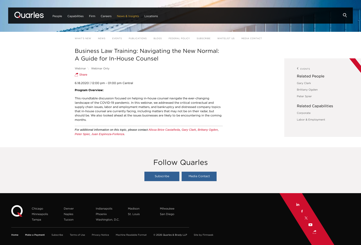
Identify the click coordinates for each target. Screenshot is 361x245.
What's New (83, 38)
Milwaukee (167, 208)
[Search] (345, 15)
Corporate (304, 113)
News (101, 38)
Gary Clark (189, 129)
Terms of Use (77, 234)
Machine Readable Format (131, 234)
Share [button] (82, 74)
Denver (69, 208)
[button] (314, 232)
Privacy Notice (100, 234)
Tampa (36, 219)
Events (117, 38)
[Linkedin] (298, 204)
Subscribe (204, 38)
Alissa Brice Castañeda (164, 129)
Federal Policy (179, 38)
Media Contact (251, 38)
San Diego (167, 214)
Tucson (68, 219)
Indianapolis (104, 208)
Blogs (158, 38)
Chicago (37, 208)
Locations (151, 16)
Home (14, 234)
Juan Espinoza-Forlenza (107, 134)
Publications (138, 38)
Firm (92, 16)
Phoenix (101, 214)
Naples (68, 214)
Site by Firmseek (203, 234)
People (57, 16)
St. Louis (134, 214)
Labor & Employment (311, 119)
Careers (106, 16)
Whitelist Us (226, 38)
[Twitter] (306, 218)
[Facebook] (302, 211)
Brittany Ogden (208, 129)
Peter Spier (82, 134)
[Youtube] (310, 225)
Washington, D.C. (107, 219)
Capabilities (75, 16)
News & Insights (128, 16)
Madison (133, 208)
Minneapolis (40, 214)
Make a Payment (35, 234)
